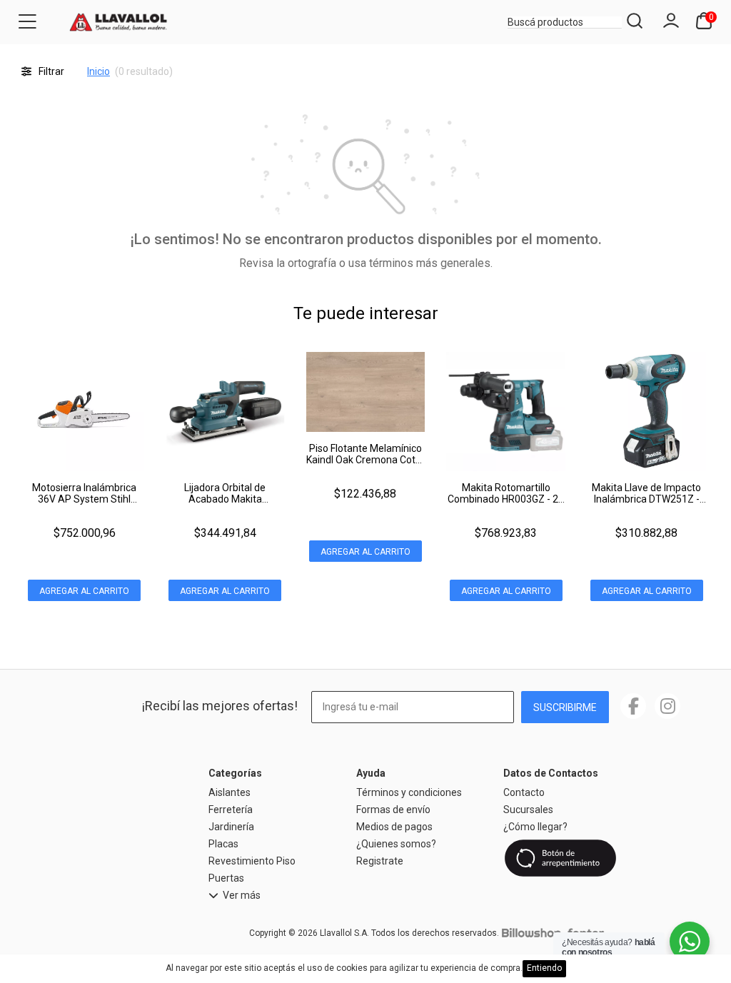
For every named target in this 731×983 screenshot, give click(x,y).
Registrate (379, 861)
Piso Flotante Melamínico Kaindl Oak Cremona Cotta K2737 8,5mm (365, 460)
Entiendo (544, 968)
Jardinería (231, 827)
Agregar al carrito (84, 591)
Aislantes (229, 792)
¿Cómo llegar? (535, 827)
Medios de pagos (394, 827)
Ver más (242, 895)
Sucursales (528, 810)
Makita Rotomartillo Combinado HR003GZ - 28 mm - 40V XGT (506, 499)
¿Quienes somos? (396, 844)
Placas (223, 844)
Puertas (226, 878)
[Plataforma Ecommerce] (531, 933)
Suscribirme (565, 707)
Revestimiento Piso (252, 861)
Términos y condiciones (409, 792)
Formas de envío (393, 810)
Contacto (524, 792)
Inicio (98, 71)
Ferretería (230, 810)
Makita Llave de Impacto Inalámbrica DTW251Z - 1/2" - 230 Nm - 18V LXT (646, 499)
